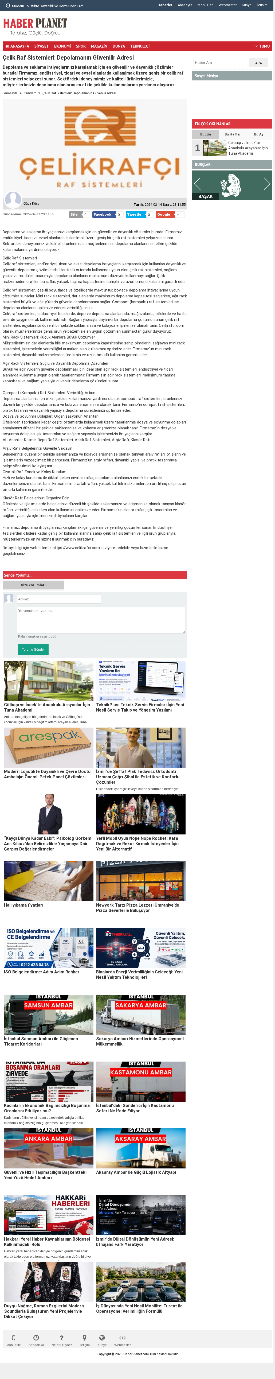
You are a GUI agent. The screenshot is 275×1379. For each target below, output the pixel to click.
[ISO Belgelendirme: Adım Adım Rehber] (48, 948)
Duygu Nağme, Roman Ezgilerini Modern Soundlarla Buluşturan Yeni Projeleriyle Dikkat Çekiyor (44, 1311)
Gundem (30, 93)
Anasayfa (185, 5)
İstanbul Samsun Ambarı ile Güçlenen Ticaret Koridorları (41, 1041)
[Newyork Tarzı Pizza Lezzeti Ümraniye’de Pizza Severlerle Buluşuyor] (141, 881)
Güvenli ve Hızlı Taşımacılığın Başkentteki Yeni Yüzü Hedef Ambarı (45, 1175)
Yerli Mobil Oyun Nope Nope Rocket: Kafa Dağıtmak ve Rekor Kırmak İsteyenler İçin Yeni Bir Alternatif (137, 844)
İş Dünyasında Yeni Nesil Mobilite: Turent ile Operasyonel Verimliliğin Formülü (139, 1308)
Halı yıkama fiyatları (23, 905)
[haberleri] (6, 562)
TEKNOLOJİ (140, 46)
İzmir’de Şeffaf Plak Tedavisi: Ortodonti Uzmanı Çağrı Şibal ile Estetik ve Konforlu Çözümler (137, 777)
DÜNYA (119, 46)
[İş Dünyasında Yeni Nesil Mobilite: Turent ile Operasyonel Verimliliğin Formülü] (141, 1282)
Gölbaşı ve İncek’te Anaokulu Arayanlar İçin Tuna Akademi (47, 707)
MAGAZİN (99, 46)
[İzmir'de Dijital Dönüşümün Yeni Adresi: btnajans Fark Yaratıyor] (141, 1215)
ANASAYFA (19, 46)
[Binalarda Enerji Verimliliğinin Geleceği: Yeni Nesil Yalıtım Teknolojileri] (141, 948)
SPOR (81, 46)
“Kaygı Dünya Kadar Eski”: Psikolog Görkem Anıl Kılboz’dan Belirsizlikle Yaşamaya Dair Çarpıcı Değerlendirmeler (47, 844)
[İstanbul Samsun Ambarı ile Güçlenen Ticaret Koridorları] (48, 1015)
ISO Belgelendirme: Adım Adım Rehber (42, 971)
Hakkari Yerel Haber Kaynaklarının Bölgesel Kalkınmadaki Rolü (47, 1242)
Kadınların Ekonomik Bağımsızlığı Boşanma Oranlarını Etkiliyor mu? (47, 1108)
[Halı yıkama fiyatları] (48, 881)
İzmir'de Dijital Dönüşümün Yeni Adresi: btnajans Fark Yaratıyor (135, 1242)
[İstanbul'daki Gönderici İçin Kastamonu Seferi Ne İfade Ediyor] (141, 1082)
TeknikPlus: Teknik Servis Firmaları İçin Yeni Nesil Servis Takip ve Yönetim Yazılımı (140, 707)
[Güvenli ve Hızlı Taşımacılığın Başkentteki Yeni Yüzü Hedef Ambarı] (48, 1148)
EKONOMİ (62, 46)
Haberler (165, 5)
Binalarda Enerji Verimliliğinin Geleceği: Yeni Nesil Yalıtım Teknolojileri (139, 974)
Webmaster (228, 5)
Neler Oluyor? (62, 1345)
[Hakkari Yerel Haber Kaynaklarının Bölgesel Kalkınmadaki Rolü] (48, 1215)
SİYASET (41, 46)
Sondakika (36, 1345)
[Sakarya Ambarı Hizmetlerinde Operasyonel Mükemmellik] (141, 1015)
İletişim (262, 5)
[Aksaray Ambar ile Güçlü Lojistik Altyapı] (141, 1148)
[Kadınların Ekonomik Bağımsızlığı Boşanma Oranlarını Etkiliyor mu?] (48, 1082)
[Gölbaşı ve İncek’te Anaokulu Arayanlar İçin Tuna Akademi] (48, 681)
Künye (246, 5)
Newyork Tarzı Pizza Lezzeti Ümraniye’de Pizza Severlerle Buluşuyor (137, 908)
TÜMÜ (264, 46)
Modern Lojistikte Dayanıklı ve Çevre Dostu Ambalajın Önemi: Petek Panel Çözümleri (47, 774)
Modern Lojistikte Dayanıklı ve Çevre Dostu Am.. (48, 6)
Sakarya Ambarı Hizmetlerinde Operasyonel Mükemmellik (140, 1041)
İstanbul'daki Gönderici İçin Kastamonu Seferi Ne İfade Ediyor (135, 1108)
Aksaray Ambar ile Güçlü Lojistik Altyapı (136, 1172)
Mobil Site (205, 5)
